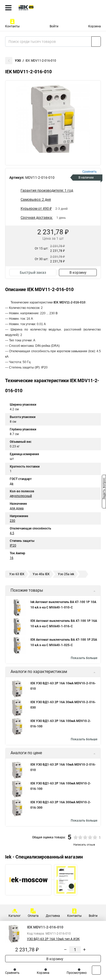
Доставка (53, 916)
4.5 (12, 533)
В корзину (77, 272)
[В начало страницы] (96, 970)
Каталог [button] (14, 916)
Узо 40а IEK (41, 574)
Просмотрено (77, 973)
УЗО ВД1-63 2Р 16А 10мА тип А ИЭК (53, 939)
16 (11, 558)
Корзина (94, 26)
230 (12, 521)
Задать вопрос (104, 489)
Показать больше (84, 658)
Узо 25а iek (66, 574)
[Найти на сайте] (96, 41)
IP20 (13, 545)
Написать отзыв (84, 844)
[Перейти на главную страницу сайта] (38, 7)
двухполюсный (21, 496)
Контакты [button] (12, 26)
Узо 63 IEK (16, 574)
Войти (54, 26)
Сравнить (12, 973)
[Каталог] (8, 7)
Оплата (33, 916)
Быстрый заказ (33, 272)
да (11, 483)
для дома (17, 508)
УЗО (18, 60)
